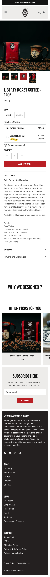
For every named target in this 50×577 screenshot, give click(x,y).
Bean (6, 109)
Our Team (8, 500)
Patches (7, 480)
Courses (8, 517)
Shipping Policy (11, 545)
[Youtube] (10, 453)
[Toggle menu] (6, 12)
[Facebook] (5, 453)
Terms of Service (23, 563)
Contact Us (9, 537)
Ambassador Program (14, 521)
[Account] (38, 12)
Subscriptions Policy (13, 553)
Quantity (8, 150)
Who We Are (9, 505)
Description (9, 175)
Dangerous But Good (17, 570)
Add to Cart (25, 164)
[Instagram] (15, 453)
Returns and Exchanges (15, 257)
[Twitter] (20, 453)
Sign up (25, 400)
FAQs (6, 541)
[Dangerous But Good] (25, 12)
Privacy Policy (9, 563)
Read (6, 513)
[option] (25, 46)
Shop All (8, 485)
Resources (9, 509)
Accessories (9, 472)
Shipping (8, 249)
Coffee (7, 476)
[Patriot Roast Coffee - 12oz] (21, 333)
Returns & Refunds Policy (15, 549)
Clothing (8, 468)
